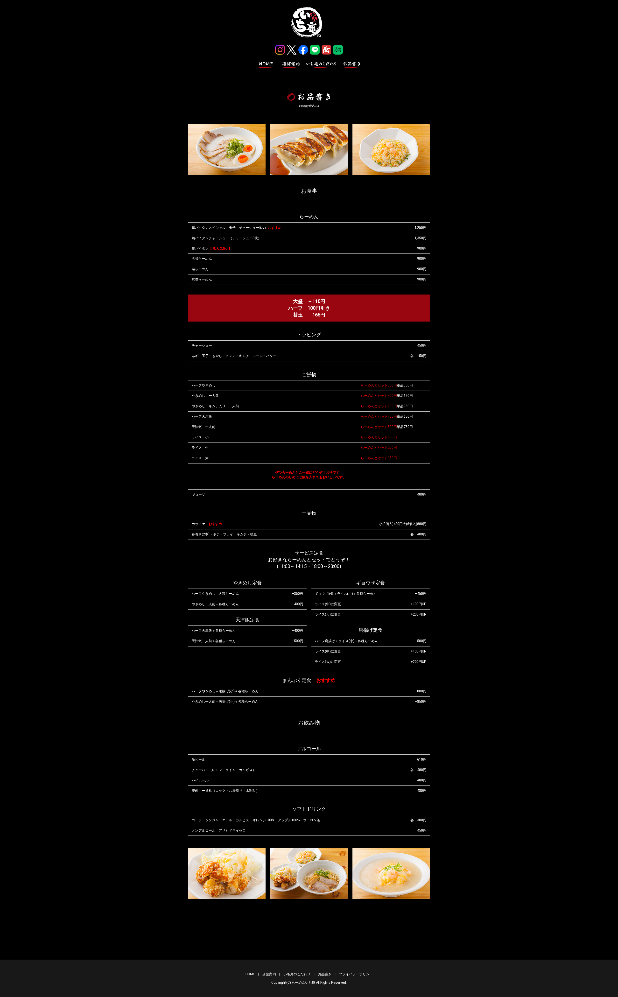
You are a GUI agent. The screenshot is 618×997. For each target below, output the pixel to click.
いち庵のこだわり (296, 974)
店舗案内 (269, 974)
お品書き (324, 974)
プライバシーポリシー (356, 974)
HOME (250, 974)
